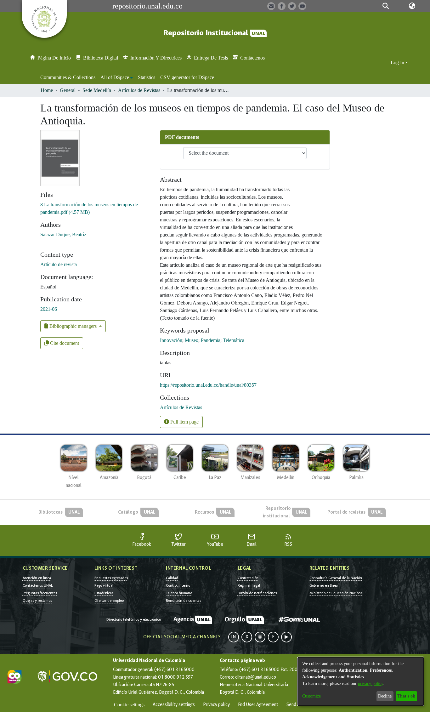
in (233, 637)
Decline (385, 696)
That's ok (406, 696)
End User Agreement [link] (258, 705)
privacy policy (370, 683)
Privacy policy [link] (216, 705)
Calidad (172, 577)
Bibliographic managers (73, 326)
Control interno (178, 585)
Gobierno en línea (323, 585)
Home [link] (47, 90)
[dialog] (361, 681)
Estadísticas (103, 592)
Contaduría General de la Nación (335, 577)
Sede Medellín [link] (96, 90)
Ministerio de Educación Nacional (336, 592)
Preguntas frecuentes (40, 592)
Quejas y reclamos (37, 600)
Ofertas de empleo (109, 600)
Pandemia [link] (210, 340)
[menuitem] (116, 77)
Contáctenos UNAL (38, 585)
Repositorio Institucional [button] (206, 33)
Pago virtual (103, 585)
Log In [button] (398, 62)
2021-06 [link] (48, 309)
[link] (181, 407)
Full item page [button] (184, 421)
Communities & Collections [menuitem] (67, 77)
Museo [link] (191, 340)
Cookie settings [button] (129, 704)
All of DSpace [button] (114, 77)
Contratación (248, 577)
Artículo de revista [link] (58, 264)
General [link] (68, 90)
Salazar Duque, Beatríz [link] (63, 234)
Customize (311, 696)
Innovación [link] (171, 340)
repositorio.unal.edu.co (147, 6)
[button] (385, 6)
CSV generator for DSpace (187, 77)
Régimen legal (249, 585)
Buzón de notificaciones (257, 592)
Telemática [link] (233, 340)
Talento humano (179, 592)
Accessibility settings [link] (174, 705)
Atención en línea (37, 577)
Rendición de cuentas (183, 600)
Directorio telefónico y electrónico (133, 619)
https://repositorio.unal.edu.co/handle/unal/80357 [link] (208, 385)
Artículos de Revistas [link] (139, 90)
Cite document (64, 343)
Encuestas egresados (111, 577)
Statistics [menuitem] (146, 77)
